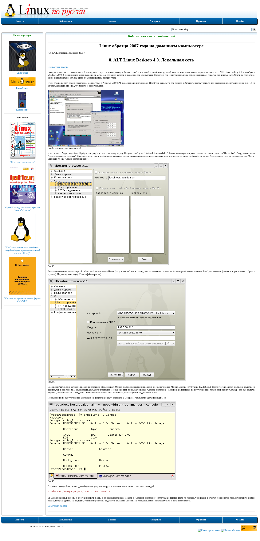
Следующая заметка (57, 505)
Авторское (155, 21)
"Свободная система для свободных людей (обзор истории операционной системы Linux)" (22, 250)
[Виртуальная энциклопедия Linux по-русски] (129, 10)
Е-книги (112, 21)
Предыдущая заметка (58, 67)
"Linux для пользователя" (22, 162)
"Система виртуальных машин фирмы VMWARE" (22, 300)
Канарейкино (22, 109)
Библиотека (65, 21)
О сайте (240, 21)
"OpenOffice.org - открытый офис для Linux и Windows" (22, 209)
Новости (19, 21)
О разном (201, 21)
